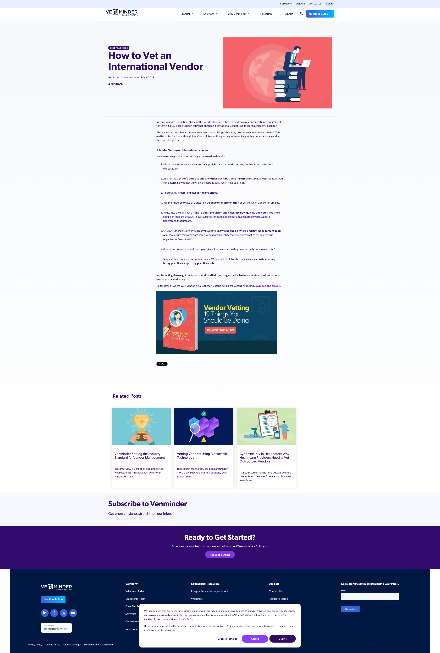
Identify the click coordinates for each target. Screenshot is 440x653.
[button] (414, 607)
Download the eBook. (267, 285)
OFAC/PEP (170, 230)
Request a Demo (220, 554)
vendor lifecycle (214, 121)
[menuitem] (285, 4)
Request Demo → (320, 13)
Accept (255, 638)
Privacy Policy (185, 619)
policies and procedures (194, 258)
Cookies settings (227, 638)
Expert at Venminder (125, 77)
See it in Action (53, 599)
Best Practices (119, 48)
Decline (283, 638)
